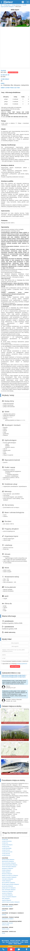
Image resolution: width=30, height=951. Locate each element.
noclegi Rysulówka (6, 848)
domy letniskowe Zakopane (9, 863)
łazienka (4, 914)
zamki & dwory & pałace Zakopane (11, 902)
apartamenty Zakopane (8, 861)
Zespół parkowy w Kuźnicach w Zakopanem (15, 757)
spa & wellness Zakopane (8, 882)
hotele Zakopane (6, 872)
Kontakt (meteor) (15, 940)
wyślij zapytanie (15, 666)
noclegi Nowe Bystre (7, 844)
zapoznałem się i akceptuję (14, 663)
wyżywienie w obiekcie (7, 918)
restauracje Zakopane (7, 891)
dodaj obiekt (17, 943)
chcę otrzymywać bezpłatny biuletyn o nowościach (15, 661)
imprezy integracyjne (7, 923)
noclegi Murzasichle (7, 852)
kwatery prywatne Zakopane (9, 877)
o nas (21, 942)
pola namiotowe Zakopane (8, 889)
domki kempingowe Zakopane (9, 865)
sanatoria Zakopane (7, 893)
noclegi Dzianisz (6, 855)
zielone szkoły (5, 924)
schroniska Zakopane (7, 895)
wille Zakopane (6, 898)
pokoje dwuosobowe (7, 906)
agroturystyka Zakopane (8, 859)
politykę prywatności (22, 663)
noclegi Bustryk (6, 853)
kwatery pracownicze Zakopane (10, 875)
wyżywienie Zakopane (7, 868)
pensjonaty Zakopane (7, 886)
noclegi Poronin (6, 850)
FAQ (3, 942)
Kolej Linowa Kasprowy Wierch (15, 740)
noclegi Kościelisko (7, 841)
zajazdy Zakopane (6, 900)
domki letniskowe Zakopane (9, 866)
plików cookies (17, 946)
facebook (6, 940)
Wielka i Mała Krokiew (15, 773)
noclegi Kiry (5, 843)
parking (4, 910)
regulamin (25, 940)
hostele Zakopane (6, 870)
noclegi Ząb (5, 839)
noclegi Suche (5, 846)
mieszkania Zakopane (7, 879)
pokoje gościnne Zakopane (9, 888)
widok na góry (5, 929)
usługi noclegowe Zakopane (9, 896)
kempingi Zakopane (7, 873)
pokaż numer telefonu (13, 72)
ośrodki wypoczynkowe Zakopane (10, 884)
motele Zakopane (6, 880)
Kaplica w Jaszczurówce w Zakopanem (15, 723)
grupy (3, 933)
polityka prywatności (12, 942)
